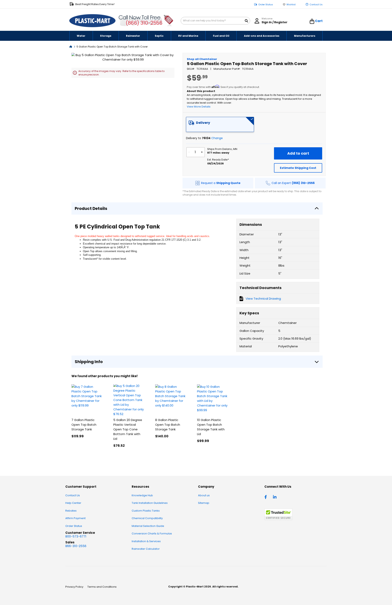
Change (217, 138)
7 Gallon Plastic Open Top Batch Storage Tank (83, 424)
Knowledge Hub (142, 495)
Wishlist (291, 4)
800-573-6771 (75, 536)
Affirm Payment (75, 518)
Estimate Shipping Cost (298, 168)
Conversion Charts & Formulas (152, 533)
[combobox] (215, 20)
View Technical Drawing (263, 298)
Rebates (71, 511)
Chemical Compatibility (147, 518)
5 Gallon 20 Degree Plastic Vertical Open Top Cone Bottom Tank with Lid (127, 429)
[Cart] (312, 21)
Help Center (73, 503)
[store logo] (92, 21)
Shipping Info (89, 362)
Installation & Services (146, 541)
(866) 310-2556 (144, 23)
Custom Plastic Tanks (146, 511)
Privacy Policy (74, 587)
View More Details (198, 107)
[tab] (220, 124)
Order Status (265, 4)
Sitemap (203, 503)
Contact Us (316, 4)
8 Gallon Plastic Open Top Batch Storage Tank (167, 424)
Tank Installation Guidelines (150, 503)
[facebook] (266, 496)
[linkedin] (275, 496)
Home (70, 46)
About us (204, 495)
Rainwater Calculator (146, 549)
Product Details (91, 208)
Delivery (203, 122)
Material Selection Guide (148, 526)
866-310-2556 (75, 546)
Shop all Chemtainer (202, 59)
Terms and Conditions (102, 587)
